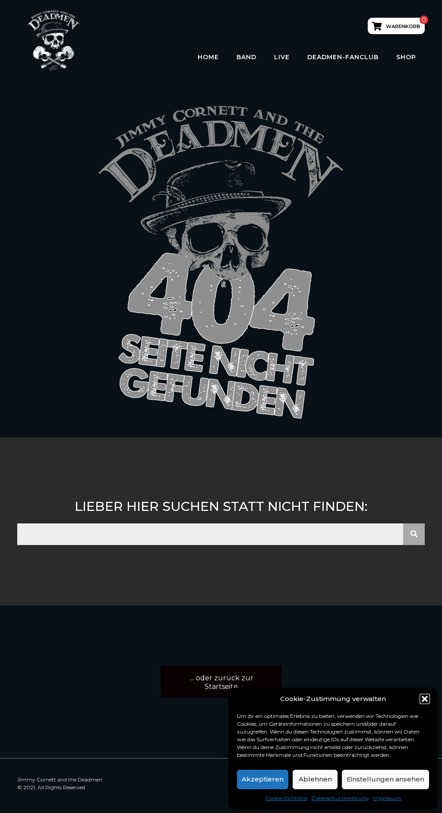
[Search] (414, 534)
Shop (406, 57)
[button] (424, 699)
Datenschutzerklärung (340, 798)
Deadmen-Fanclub (343, 57)
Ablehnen (315, 779)
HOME (208, 57)
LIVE (282, 57)
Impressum (387, 798)
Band (246, 57)
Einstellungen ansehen (385, 779)
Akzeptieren (263, 779)
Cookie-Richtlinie (286, 798)
